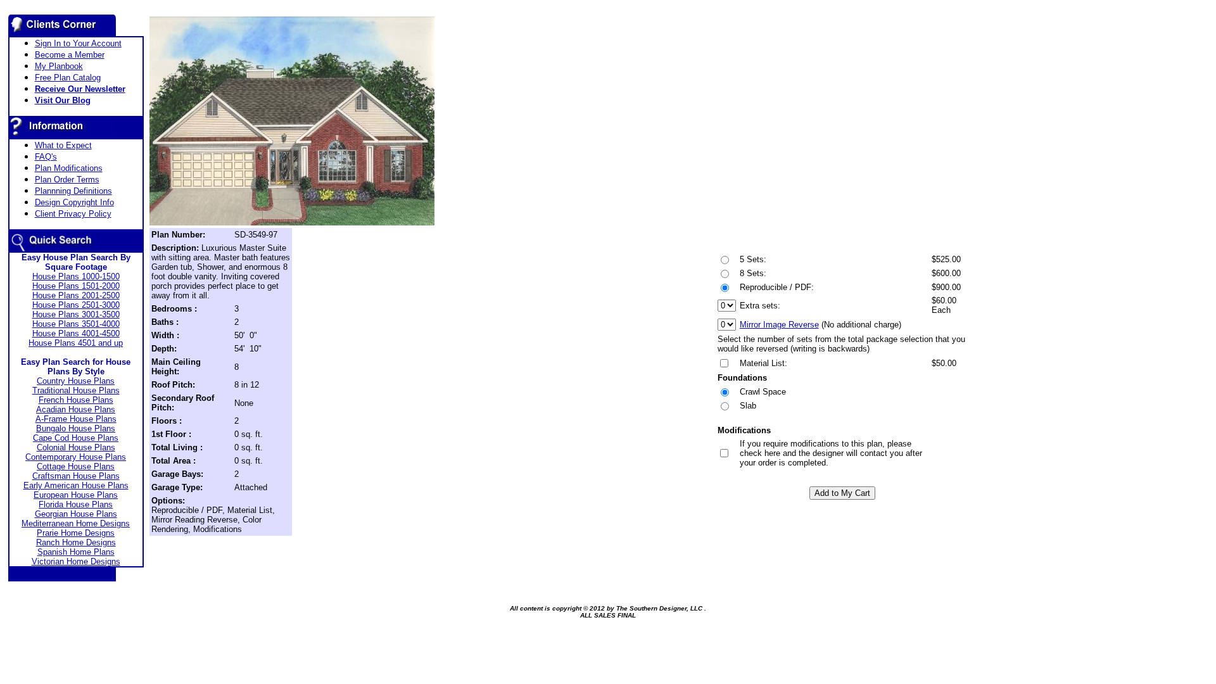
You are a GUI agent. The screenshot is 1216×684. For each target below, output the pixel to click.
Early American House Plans (76, 485)
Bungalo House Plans (75, 428)
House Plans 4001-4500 (76, 333)
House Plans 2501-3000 (76, 305)
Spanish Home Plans (76, 552)
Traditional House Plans (76, 390)
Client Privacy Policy (73, 213)
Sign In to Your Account (78, 43)
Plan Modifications (69, 168)
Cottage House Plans (76, 466)
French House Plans (76, 400)
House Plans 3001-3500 (76, 314)
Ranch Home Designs (76, 542)
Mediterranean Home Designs (76, 523)
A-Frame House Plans (76, 419)
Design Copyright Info (74, 202)
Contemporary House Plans (75, 457)
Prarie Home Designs (76, 533)
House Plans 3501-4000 (76, 324)
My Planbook (59, 66)
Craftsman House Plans (76, 476)
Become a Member (69, 55)
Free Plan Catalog (68, 77)
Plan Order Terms (67, 179)
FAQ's (46, 157)
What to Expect (63, 145)
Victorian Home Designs (76, 561)
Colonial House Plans (76, 447)
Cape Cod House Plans (75, 438)
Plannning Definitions (73, 191)
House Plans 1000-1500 (76, 276)
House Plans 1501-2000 (76, 286)
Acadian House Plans (75, 409)
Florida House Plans (76, 504)
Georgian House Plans (76, 514)
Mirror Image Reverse (779, 324)
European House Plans (76, 495)
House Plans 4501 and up (75, 343)
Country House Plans (76, 381)
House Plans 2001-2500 (76, 295)
